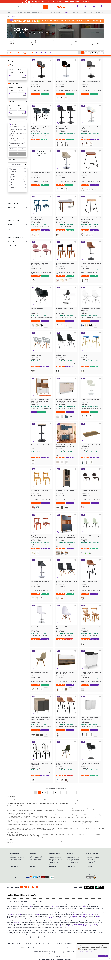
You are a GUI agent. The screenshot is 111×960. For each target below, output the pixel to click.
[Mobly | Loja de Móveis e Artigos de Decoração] (61, 7)
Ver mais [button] (11, 190)
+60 (95, 462)
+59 (71, 416)
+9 (70, 325)
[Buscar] (45, 7)
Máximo (20, 69)
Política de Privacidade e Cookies (89, 952)
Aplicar (18, 154)
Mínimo (11, 69)
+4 (70, 689)
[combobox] (15, 164)
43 (72, 792)
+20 (71, 507)
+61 (70, 780)
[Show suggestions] (25, 164)
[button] (46, 53)
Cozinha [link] (14, 16)
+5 (95, 189)
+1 (70, 189)
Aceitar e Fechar (102, 956)
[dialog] (93, 950)
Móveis (8, 16)
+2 (70, 280)
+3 (46, 689)
